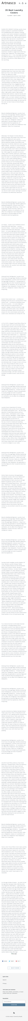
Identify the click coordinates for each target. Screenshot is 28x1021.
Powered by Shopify (18, 1016)
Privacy (5, 983)
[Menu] (25, 3)
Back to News (15, 967)
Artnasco (11, 1016)
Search (4, 979)
